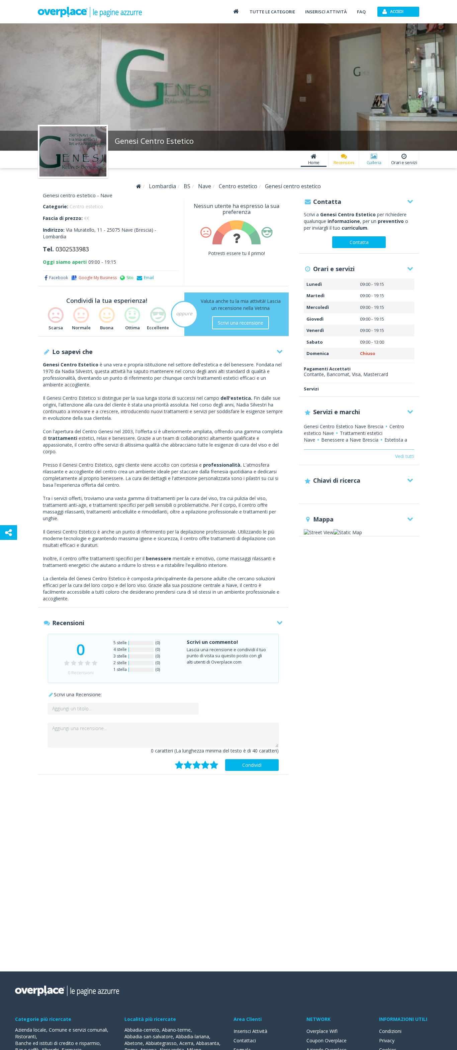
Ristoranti (25, 1036)
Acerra (186, 1043)
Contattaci (245, 1040)
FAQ (361, 12)
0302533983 (72, 249)
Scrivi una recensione (240, 323)
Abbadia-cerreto (141, 1030)
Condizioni (390, 1031)
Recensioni (344, 162)
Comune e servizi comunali (78, 1030)
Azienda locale (30, 1030)
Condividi (252, 765)
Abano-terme (176, 1030)
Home (313, 162)
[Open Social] (8, 532)
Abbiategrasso (161, 1043)
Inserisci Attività (250, 1031)
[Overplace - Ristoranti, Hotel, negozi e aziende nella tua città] (90, 11)
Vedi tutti (404, 456)
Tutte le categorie (272, 12)
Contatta (359, 242)
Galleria (374, 162)
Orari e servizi (404, 162)
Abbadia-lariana (192, 1036)
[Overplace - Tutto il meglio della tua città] (236, 11)
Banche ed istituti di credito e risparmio (57, 1043)
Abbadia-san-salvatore (148, 1036)
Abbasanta (207, 1043)
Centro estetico (86, 206)
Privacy (386, 1040)
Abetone (133, 1043)
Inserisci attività (326, 12)
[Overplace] (138, 186)
